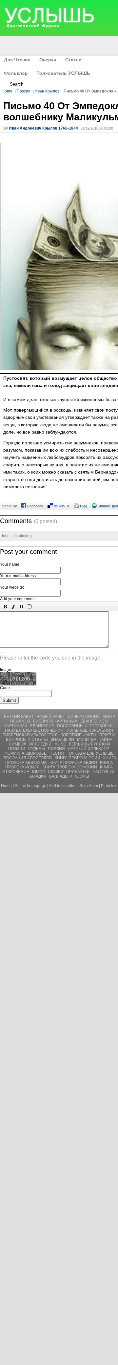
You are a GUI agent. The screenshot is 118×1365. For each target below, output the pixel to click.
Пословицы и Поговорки (85, 725)
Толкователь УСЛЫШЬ (90, 753)
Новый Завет (51, 716)
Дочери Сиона (84, 716)
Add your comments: (18, 599)
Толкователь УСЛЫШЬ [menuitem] (63, 73)
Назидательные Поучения (35, 730)
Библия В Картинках (55, 721)
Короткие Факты (79, 735)
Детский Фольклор (88, 748)
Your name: (10, 564)
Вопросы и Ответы (27, 739)
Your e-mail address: (18, 576)
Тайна (105, 739)
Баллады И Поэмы (69, 776)
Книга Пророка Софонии (70, 767)
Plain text (109, 786)
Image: (6, 669)
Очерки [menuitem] (47, 59)
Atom (93, 786)
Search (16, 84)
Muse (60, 744)
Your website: (12, 587)
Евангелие (42, 725)
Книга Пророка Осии (78, 758)
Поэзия (23, 91)
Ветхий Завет (19, 716)
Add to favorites (62, 786)
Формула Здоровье (26, 753)
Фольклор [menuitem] (16, 73)
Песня (57, 753)
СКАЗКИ (56, 771)
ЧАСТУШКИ (104, 771)
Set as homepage (30, 786)
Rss (82, 786)
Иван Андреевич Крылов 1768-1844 (43, 128)
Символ (18, 744)
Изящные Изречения (90, 730)
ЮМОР (39, 771)
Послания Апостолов (28, 758)
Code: (5, 687)
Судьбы (37, 748)
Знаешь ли (63, 739)
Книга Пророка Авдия (73, 762)
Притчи (107, 735)
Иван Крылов (47, 91)
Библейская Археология (31, 735)
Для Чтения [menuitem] (17, 59)
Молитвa (87, 739)
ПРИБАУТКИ (78, 771)
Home (7, 91)
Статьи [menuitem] (73, 59)
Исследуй (40, 744)
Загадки (38, 776)
